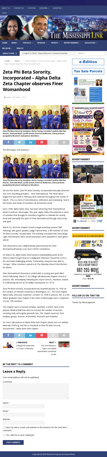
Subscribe (43, 8)
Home (4, 43)
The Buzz (27, 43)
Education (90, 43)
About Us (6, 8)
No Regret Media (68, 454)
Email (5, 411)
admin (8, 97)
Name (6, 403)
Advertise (57, 8)
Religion (6, 48)
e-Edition (31, 8)
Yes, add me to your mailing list (20, 435)
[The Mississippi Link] (53, 38)
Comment (7, 381)
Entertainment (71, 43)
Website (6, 419)
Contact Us (19, 8)
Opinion (41, 43)
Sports (54, 43)
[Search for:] (90, 53)
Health (20, 48)
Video (4, 13)
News (14, 43)
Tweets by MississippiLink (83, 302)
